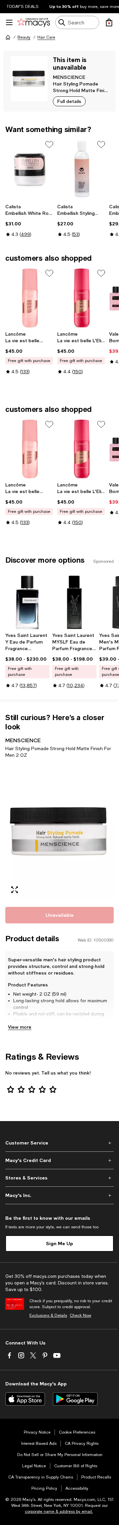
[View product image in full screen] (15, 890)
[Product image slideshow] (59, 831)
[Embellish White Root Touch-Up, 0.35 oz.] (30, 169)
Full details (69, 101)
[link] (30, 220)
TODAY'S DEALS (23, 6)
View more (19, 1027)
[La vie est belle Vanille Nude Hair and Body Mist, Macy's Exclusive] (30, 298)
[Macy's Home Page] (33, 22)
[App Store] (25, 1399)
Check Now (80, 1315)
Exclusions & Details (48, 1315)
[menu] (9, 22)
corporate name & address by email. (59, 1511)
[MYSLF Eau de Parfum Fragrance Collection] (74, 602)
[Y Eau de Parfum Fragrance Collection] (27, 602)
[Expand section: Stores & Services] (59, 1177)
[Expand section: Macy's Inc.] (59, 1195)
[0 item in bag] (109, 22)
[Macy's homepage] (8, 37)
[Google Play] (75, 1399)
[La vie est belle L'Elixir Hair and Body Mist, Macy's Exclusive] (81, 298)
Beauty (24, 37)
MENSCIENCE (69, 77)
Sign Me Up (59, 1243)
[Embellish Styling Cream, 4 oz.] (81, 169)
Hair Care (46, 37)
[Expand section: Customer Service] (59, 1142)
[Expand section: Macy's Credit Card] (59, 1160)
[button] (59, 831)
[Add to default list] (49, 145)
